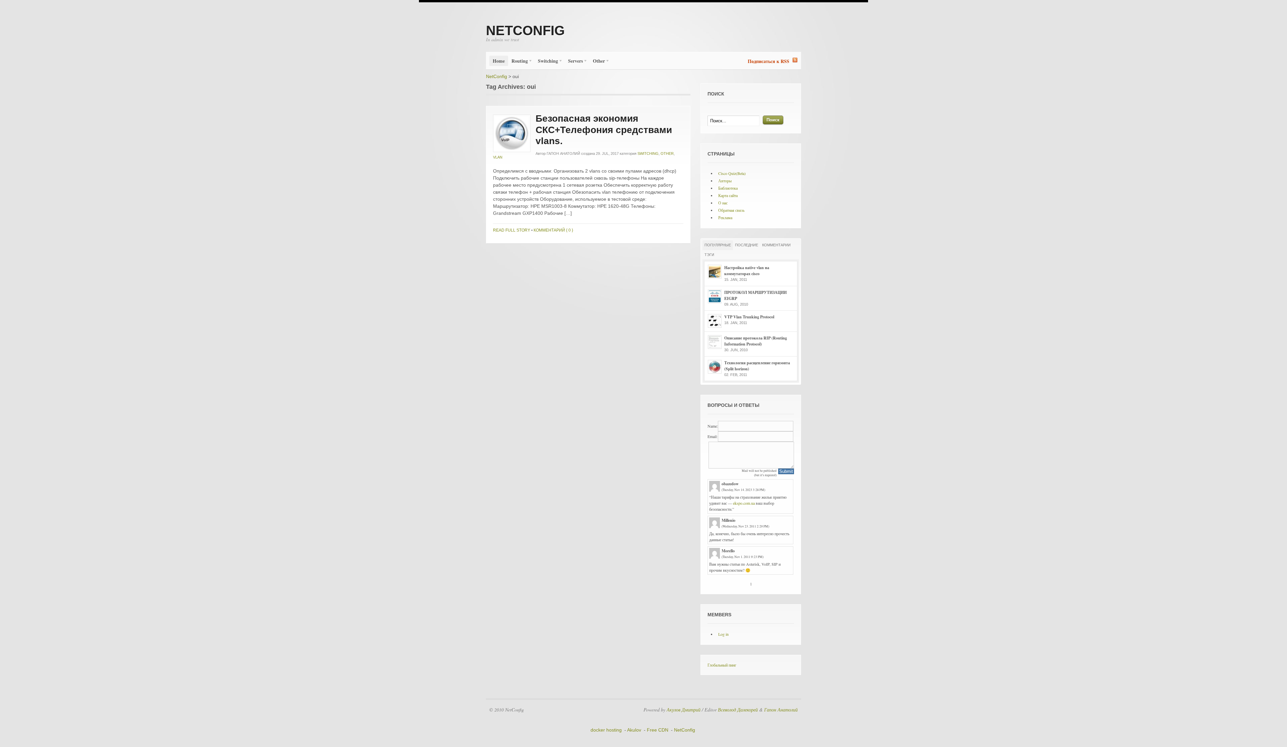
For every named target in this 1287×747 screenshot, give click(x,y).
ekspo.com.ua (744, 503)
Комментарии (776, 245)
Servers (574, 61)
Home (499, 60)
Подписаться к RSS (768, 61)
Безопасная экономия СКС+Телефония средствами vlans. (604, 129)
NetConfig (525, 30)
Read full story (511, 230)
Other (597, 61)
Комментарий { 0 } (553, 230)
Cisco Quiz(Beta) (732, 173)
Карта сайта (728, 195)
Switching (546, 61)
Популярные (717, 245)
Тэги (709, 255)
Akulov (634, 730)
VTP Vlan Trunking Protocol (749, 317)
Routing (518, 61)
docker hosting (606, 730)
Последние (746, 245)
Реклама (725, 217)
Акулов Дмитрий (683, 709)
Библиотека (728, 188)
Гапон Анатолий (563, 153)
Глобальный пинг (722, 665)
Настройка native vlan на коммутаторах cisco (746, 270)
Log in (723, 634)
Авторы (725, 180)
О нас (723, 202)
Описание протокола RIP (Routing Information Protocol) (755, 341)
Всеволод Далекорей (738, 709)
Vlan (497, 157)
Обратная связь (731, 210)
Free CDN (657, 730)
